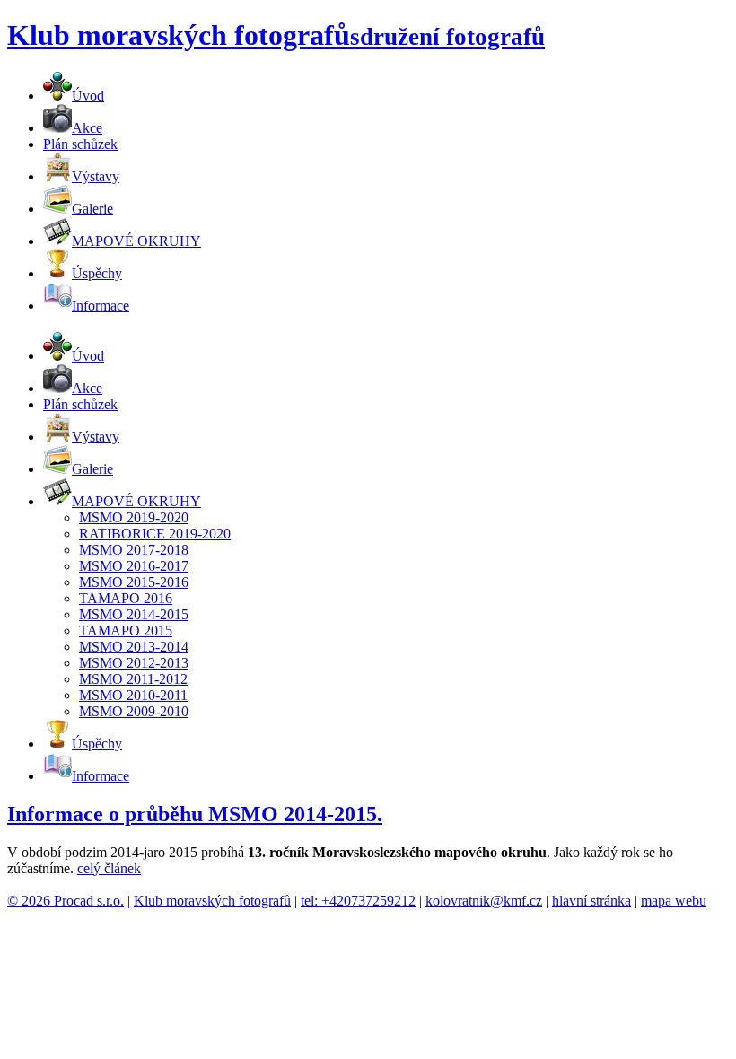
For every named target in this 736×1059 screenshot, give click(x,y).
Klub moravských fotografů (212, 900)
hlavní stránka (591, 900)
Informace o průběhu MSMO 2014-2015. (194, 814)
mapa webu (673, 900)
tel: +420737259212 (358, 900)
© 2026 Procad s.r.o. (65, 900)
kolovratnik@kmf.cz (483, 900)
